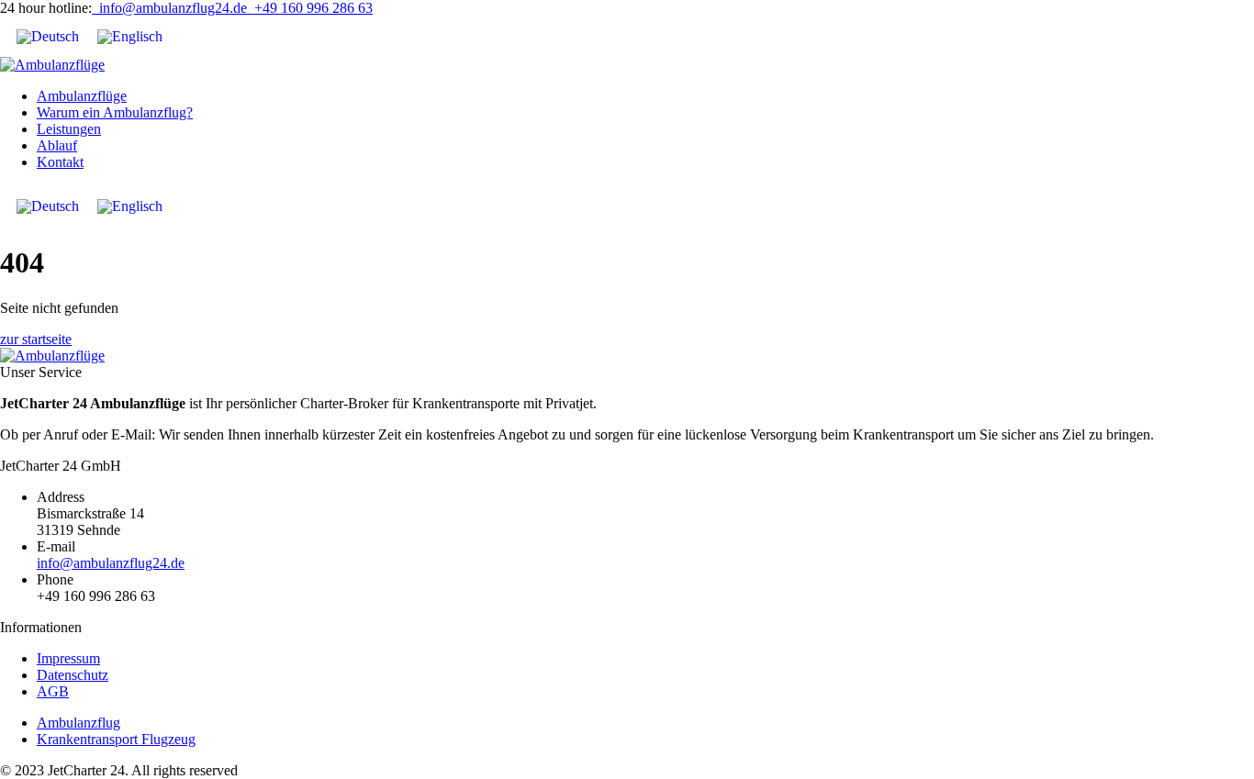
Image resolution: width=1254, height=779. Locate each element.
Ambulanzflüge (82, 96)
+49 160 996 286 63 (310, 8)
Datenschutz (72, 675)
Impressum (68, 658)
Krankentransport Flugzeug (116, 739)
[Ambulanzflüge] (52, 64)
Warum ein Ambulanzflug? (115, 112)
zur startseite (36, 339)
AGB (53, 691)
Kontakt (60, 162)
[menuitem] (47, 37)
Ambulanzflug (78, 722)
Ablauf (57, 145)
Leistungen (69, 129)
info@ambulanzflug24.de (169, 8)
